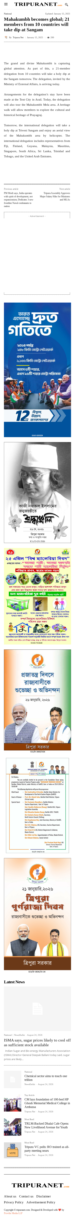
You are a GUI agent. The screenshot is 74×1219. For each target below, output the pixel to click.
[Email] (48, 175)
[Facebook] (20, 175)
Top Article (29, 1095)
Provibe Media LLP (13, 1213)
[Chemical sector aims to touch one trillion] (12, 1079)
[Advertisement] (37, 255)
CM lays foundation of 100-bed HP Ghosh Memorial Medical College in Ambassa (47, 1103)
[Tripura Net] (6, 37)
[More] (66, 51)
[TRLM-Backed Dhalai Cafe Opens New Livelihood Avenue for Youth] (12, 1127)
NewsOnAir (19, 1035)
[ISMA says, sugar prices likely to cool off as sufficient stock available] (37, 1008)
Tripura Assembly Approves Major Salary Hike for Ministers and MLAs (55, 196)
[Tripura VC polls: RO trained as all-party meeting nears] (12, 1150)
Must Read (29, 1119)
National (8, 14)
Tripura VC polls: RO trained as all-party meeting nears (46, 1148)
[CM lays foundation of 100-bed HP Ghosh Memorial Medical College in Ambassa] (12, 1103)
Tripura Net (18, 37)
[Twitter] (29, 175)
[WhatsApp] (38, 175)
